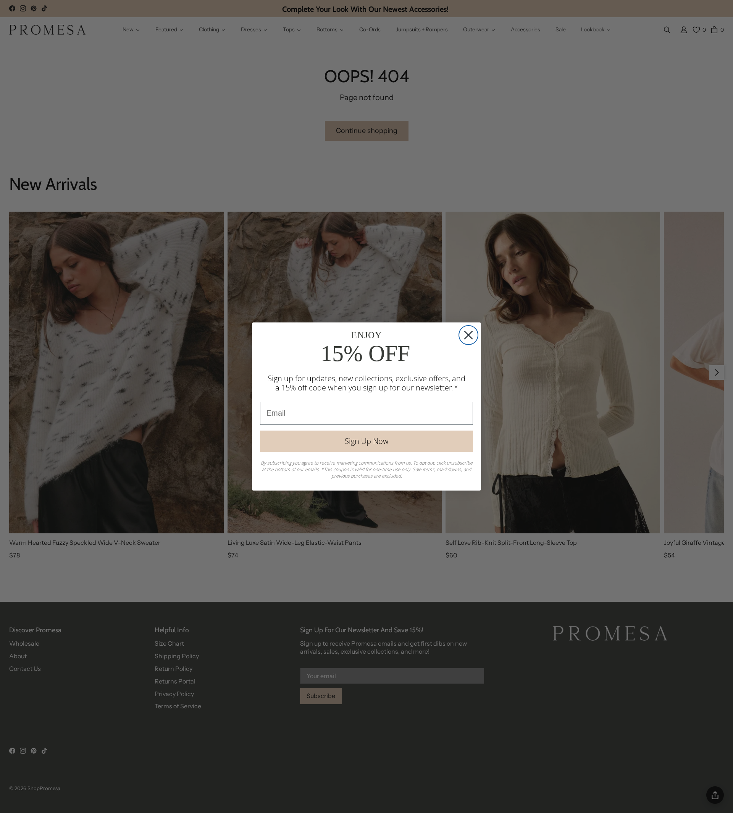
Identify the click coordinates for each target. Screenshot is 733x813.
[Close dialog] (468, 335)
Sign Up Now (366, 441)
